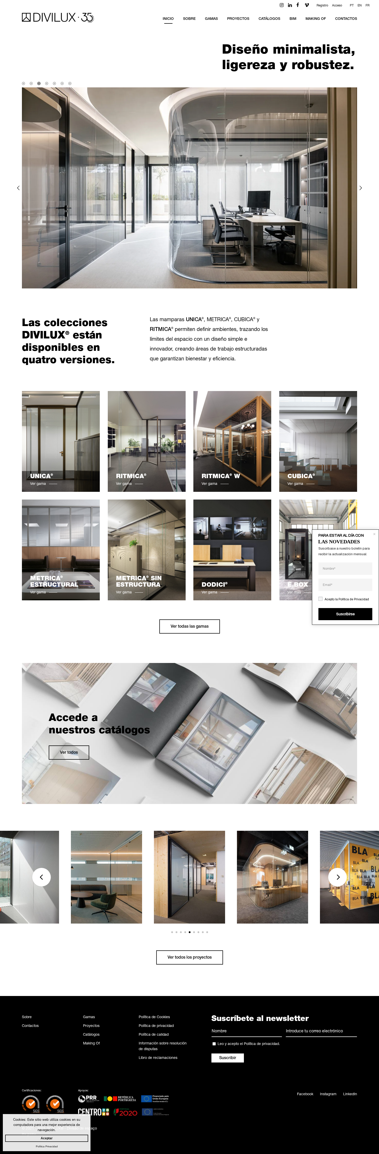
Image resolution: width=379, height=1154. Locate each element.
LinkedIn (350, 1094)
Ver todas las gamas (190, 627)
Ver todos (69, 753)
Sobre (27, 1017)
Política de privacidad (156, 1026)
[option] (189, 187)
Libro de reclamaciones (158, 1058)
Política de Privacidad (354, 599)
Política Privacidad (47, 1146)
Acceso (337, 5)
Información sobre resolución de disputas (163, 1046)
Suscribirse (345, 614)
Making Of (91, 1043)
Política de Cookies (154, 1017)
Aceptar (47, 1138)
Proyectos (91, 1026)
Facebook (305, 1094)
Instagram (328, 1094)
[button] (18, 187)
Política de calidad (154, 1035)
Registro (322, 5)
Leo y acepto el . (249, 1044)
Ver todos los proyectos (190, 958)
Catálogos (91, 1035)
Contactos (30, 1026)
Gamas (89, 1017)
